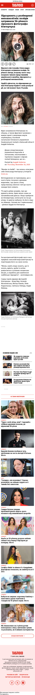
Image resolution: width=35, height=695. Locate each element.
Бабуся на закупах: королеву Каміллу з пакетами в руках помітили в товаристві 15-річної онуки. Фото (17, 599)
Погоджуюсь (4, 694)
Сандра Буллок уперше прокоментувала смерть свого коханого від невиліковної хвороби (16, 511)
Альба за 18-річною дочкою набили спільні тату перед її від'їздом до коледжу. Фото (16, 540)
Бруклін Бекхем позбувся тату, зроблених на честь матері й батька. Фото (16, 453)
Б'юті (22, 10)
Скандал (11, 10)
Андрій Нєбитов (19, 162)
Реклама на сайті (12, 674)
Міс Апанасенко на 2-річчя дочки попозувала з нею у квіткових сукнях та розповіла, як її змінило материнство (17, 628)
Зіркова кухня (30, 10)
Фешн (17, 10)
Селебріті (4, 10)
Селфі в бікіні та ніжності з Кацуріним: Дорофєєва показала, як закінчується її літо (17, 570)
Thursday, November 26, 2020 (18, 165)
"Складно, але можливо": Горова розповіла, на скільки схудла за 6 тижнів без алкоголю (14, 482)
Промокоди (26, 677)
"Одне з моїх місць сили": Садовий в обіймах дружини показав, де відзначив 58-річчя (15, 424)
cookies (16, 692)
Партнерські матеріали (12, 677)
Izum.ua (4, 174)
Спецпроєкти (23, 674)
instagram (6, 126)
